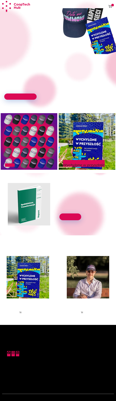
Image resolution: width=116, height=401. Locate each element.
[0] (110, 6)
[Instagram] (13, 353)
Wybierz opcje (89, 312)
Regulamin (9, 374)
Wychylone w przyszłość (28, 304)
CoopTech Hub (61, 397)
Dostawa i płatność (70, 348)
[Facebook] (8, 353)
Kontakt (8, 369)
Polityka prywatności (15, 379)
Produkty (65, 343)
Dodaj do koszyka (29, 312)
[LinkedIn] (17, 353)
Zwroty (63, 353)
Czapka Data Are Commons (88, 304)
